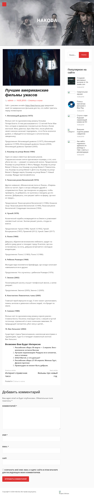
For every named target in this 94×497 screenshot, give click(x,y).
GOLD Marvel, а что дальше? (27, 358)
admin (10, 100)
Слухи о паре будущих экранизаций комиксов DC (82, 119)
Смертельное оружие (82, 93)
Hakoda (47, 20)
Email (5, 447)
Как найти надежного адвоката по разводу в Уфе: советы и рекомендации (82, 146)
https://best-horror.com (34, 105)
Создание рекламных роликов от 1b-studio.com (82, 81)
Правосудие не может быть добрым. (31, 365)
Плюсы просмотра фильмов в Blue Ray (81, 105)
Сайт (4, 458)
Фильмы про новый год (48, 373)
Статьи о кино (35, 100)
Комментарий (9, 406)
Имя (5, 435)
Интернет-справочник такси (16, 373)
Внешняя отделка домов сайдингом (83, 131)
